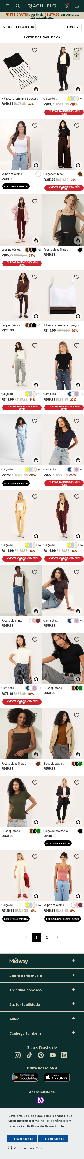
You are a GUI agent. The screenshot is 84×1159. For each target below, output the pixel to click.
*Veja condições (42, 17)
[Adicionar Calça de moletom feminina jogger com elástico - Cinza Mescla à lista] (34, 345)
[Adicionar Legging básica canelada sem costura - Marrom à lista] (34, 276)
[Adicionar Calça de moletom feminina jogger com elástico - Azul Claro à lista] (34, 420)
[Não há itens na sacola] (76, 5)
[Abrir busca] (17, 5)
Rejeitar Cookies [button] (53, 1138)
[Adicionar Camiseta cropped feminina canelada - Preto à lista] (76, 345)
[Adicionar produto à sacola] (35, 89)
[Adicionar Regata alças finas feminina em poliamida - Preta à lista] (76, 201)
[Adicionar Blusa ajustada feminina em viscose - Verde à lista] (34, 782)
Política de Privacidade (45, 1126)
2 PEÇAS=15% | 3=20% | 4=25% (62, 918)
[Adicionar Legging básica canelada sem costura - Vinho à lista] (34, 201)
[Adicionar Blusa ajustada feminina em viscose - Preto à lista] (76, 639)
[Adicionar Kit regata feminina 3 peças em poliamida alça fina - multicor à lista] (76, 276)
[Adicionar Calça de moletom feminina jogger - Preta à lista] (76, 782)
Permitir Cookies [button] (22, 1138)
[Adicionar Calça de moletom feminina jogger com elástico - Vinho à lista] (76, 496)
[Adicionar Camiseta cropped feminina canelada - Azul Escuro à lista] (76, 420)
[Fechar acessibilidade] (80, 49)
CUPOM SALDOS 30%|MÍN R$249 (64, 112)
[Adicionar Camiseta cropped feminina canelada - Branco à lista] (34, 639)
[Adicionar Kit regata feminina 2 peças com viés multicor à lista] (34, 50)
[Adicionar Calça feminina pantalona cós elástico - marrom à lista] (76, 125)
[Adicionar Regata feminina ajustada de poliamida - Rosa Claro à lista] (76, 856)
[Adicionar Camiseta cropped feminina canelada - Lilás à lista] (76, 572)
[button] (26, 1148)
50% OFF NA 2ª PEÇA (16, 186)
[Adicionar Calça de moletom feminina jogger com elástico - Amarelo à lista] (34, 496)
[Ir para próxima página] (57, 937)
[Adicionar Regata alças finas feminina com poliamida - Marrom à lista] (34, 715)
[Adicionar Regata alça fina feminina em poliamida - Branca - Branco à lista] (34, 572)
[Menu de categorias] (7, 5)
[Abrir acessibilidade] (76, 55)
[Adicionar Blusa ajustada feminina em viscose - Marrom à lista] (76, 715)
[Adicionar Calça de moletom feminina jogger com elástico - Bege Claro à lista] (34, 856)
